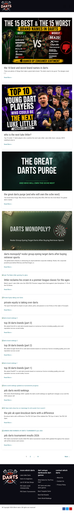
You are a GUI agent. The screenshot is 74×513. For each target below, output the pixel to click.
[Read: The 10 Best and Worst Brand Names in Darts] (37, 41)
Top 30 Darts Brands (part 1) (18, 368)
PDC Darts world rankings (16, 390)
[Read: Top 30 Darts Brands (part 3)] (10, 318)
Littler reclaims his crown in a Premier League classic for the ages (37, 280)
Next (67, 456)
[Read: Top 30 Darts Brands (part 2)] (10, 340)
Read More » (8, 77)
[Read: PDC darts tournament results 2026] (22, 431)
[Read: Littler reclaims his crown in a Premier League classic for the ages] (15, 275)
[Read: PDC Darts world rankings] (20, 385)
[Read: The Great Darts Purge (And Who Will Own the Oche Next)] (37, 171)
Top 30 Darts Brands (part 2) (18, 345)
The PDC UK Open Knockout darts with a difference (29, 413)
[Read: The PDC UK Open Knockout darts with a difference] (23, 408)
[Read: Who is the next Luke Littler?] (37, 108)
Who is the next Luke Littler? (17, 134)
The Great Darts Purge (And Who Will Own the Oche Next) (32, 194)
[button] (64, 6)
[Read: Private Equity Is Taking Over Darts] (12, 297)
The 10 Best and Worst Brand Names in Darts (26, 67)
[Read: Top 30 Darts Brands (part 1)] (10, 363)
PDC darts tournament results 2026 (21, 435)
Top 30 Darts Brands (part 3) (18, 322)
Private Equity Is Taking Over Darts (21, 302)
